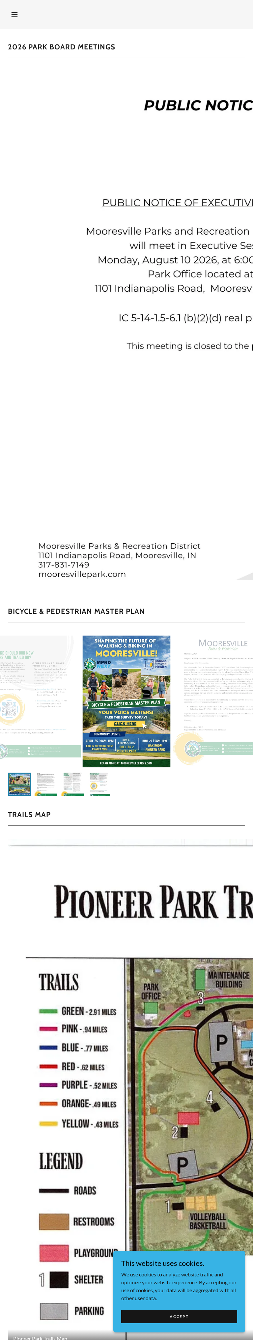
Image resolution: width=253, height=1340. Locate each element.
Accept (179, 1316)
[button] (14, 14)
